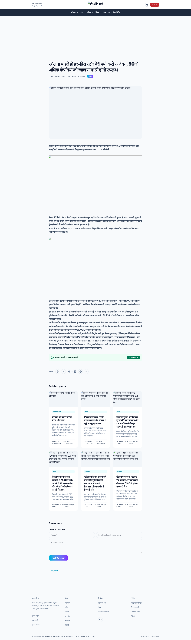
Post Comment (58, 558)
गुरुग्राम (67, 603)
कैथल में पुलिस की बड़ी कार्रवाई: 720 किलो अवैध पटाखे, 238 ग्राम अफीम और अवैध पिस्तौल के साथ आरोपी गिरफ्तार (62, 483)
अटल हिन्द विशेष (114, 12)
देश (83, 12)
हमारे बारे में (35, 616)
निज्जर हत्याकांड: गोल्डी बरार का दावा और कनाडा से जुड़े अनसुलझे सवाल (95, 420)
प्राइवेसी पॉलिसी (136, 603)
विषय (98, 12)
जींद (66, 607)
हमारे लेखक (35, 625)
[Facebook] (147, 5)
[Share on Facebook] (69, 371)
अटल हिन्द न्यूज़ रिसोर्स (133, 442)
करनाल (67, 620)
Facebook (135, 612)
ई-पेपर (154, 5)
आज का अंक (102, 603)
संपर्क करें (35, 620)
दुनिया (90, 12)
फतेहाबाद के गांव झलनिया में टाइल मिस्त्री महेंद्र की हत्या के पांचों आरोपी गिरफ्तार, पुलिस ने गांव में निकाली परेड (95, 483)
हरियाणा (74, 12)
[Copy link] (86, 371)
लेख (104, 12)
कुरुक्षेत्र (68, 616)
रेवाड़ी (67, 625)
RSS (133, 616)
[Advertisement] (95, 35)
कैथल (90, 76)
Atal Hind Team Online (68, 442)
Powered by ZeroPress (150, 636)
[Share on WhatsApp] (57, 371)
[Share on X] (63, 371)
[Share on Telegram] (80, 371)
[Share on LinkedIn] (75, 371)
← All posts (53, 570)
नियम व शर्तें (135, 607)
